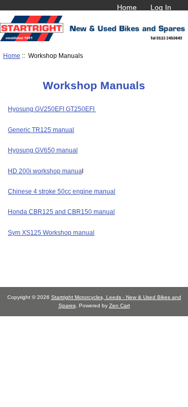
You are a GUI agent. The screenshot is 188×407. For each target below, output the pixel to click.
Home (127, 7)
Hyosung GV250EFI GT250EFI (52, 108)
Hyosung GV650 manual (43, 150)
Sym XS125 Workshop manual (51, 232)
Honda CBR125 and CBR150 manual (61, 211)
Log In (160, 7)
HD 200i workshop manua (45, 170)
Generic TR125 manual (41, 129)
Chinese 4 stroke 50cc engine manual (61, 191)
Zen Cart (119, 305)
